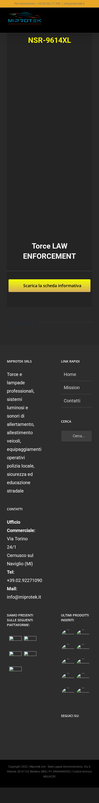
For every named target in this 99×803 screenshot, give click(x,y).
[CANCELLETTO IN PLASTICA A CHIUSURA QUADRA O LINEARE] (68, 694)
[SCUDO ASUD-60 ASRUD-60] (83, 650)
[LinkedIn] (63, 738)
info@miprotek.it (74, 3)
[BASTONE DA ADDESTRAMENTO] (68, 680)
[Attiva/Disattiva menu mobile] (90, 16)
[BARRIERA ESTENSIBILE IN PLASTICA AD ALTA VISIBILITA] (83, 694)
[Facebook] (63, 728)
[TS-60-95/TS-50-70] (68, 650)
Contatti (72, 400)
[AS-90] (83, 680)
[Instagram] (72, 728)
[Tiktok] (81, 728)
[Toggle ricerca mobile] (82, 16)
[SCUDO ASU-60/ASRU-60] (83, 665)
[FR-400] (83, 636)
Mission (72, 387)
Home (70, 374)
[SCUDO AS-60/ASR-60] (68, 665)
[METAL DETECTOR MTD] (68, 636)
